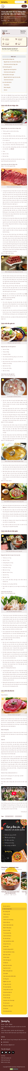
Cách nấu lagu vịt (7, 960)
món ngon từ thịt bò (9, 816)
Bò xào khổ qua (6, 938)
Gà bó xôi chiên (6, 930)
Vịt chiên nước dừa (9, 840)
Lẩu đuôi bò (6, 916)
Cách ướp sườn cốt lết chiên (9, 976)
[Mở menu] (2, 6)
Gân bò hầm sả (6, 922)
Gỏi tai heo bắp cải (7, 992)
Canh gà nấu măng (9, 843)
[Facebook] (2, 1052)
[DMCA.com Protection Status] (14, 1069)
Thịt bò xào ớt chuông (10, 837)
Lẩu (8, 20)
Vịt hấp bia (5, 962)
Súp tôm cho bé (6, 968)
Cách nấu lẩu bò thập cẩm (8, 59)
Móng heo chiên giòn (8, 1005)
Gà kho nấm (6, 946)
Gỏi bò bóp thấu (8, 908)
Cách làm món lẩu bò (8, 79)
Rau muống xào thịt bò (10, 845)
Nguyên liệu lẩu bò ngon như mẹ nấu (12, 77)
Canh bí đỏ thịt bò (7, 935)
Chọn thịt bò (6, 84)
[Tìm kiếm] (25, 2)
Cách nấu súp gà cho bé (10, 835)
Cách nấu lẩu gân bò (7, 67)
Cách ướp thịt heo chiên (8, 941)
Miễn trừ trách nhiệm (5, 1062)
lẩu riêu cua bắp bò (11, 317)
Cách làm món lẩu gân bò (9, 72)
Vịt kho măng (6, 957)
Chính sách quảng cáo (6, 1057)
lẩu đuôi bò (19, 159)
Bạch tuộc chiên (6, 954)
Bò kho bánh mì (6, 906)
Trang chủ (3, 20)
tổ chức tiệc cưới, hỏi (18, 766)
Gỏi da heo (5, 1008)
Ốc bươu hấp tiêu (7, 986)
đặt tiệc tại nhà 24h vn (8, 756)
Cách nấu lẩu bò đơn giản (8, 74)
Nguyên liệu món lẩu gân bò (10, 69)
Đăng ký (24, 6)
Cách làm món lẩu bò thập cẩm (11, 64)
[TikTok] (9, 1052)
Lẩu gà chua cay (7, 943)
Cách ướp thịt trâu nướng (8, 951)
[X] (13, 1052)
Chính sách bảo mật (5, 1060)
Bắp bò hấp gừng (7, 927)
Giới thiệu (3, 1055)
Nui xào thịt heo (6, 995)
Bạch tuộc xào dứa (7, 965)
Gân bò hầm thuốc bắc (8, 925)
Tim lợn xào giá (6, 997)
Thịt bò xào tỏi (6, 914)
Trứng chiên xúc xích (8, 989)
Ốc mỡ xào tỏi (6, 1003)
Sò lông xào (6, 978)
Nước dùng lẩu (7, 87)
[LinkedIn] (6, 1052)
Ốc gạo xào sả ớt (7, 984)
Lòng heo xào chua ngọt (8, 1000)
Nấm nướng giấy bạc (8, 970)
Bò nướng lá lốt (6, 911)
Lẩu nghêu (5, 973)
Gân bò (5, 90)
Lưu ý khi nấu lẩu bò (7, 82)
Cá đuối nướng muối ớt (8, 949)
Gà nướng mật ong (7, 1011)
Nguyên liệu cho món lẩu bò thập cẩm (12, 61)
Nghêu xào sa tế (7, 981)
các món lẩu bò (18, 816)
